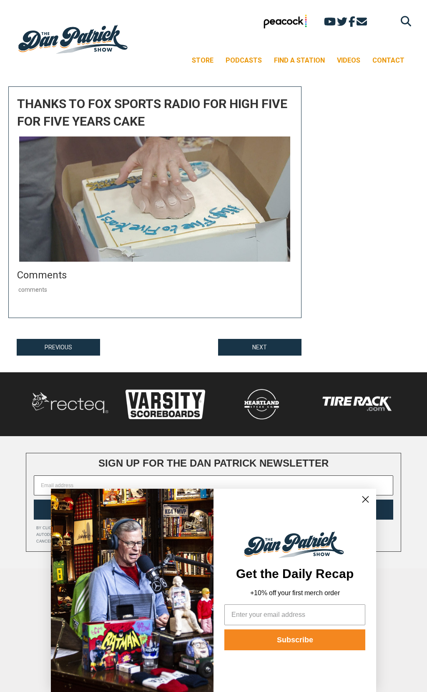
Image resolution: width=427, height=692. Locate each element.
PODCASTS (244, 60)
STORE (203, 60)
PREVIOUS (58, 347)
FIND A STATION (299, 60)
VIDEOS (348, 60)
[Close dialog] (365, 499)
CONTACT (388, 60)
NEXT (259, 347)
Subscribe (295, 640)
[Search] (403, 21)
